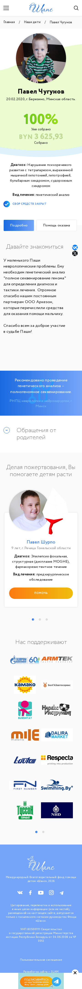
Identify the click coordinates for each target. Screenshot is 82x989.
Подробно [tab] (19, 225)
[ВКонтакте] (75, 247)
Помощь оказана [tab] (56, 225)
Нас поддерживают (41, 642)
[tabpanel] (41, 548)
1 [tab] (33, 619)
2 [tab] (40, 619)
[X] (75, 253)
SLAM (55, 972)
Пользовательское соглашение (41, 960)
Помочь (41, 593)
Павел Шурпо (41, 542)
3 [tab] (47, 619)
